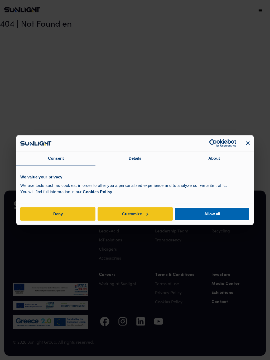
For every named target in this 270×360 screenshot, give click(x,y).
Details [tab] (135, 158)
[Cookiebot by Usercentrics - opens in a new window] (213, 143)
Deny (58, 214)
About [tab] (214, 158)
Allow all (212, 214)
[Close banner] (248, 143)
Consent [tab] (56, 158)
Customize (132, 214)
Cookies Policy (97, 191)
